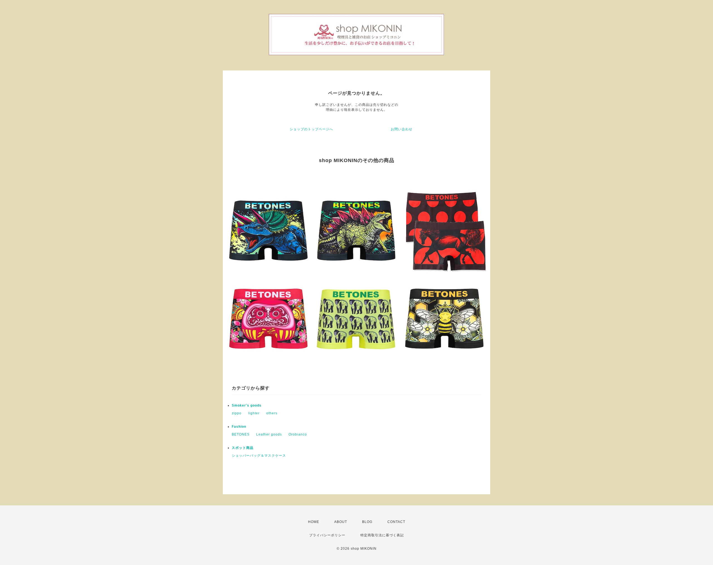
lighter (254, 413)
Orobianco (298, 434)
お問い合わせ (401, 129)
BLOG (367, 522)
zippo (236, 413)
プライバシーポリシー (327, 535)
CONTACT (396, 522)
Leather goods (269, 434)
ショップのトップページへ (311, 129)
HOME (313, 522)
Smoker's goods (247, 405)
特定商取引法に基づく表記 (382, 535)
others (271, 413)
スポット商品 (242, 448)
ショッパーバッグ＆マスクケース (259, 456)
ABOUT (340, 522)
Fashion (239, 427)
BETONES (241, 434)
